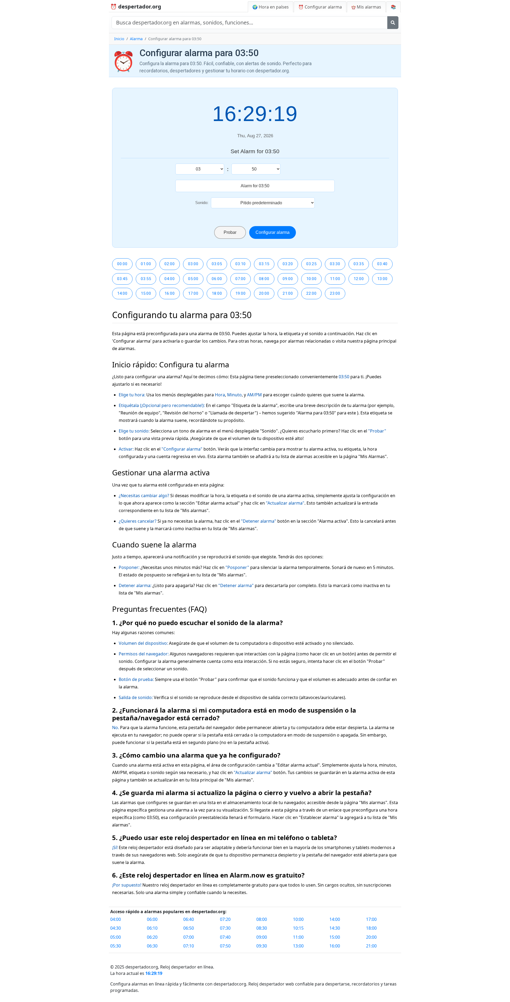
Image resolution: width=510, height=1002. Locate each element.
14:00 (122, 293)
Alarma (136, 38)
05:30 (115, 946)
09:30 (261, 946)
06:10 (152, 928)
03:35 (359, 263)
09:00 (288, 278)
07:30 (225, 928)
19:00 (240, 293)
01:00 (146, 263)
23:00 (335, 293)
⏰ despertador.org (135, 6)
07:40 (225, 937)
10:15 (298, 928)
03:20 (288, 263)
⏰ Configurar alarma (320, 7)
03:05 (217, 263)
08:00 (264, 278)
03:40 (382, 263)
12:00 (359, 278)
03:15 (264, 263)
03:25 (311, 263)
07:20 (225, 919)
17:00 (193, 293)
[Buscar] (392, 22)
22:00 (311, 293)
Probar (230, 232)
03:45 (122, 278)
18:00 (217, 293)
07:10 (188, 946)
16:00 (169, 293)
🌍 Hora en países (270, 7)
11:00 (335, 278)
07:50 (225, 946)
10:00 (311, 278)
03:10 (240, 263)
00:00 (122, 263)
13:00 (382, 278)
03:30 (335, 263)
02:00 (169, 263)
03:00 (193, 263)
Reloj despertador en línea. (187, 967)
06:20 (152, 937)
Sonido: (201, 202)
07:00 (240, 278)
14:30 (334, 928)
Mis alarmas (368, 7)
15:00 (146, 293)
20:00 (264, 293)
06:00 (217, 278)
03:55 (146, 278)
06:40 (188, 919)
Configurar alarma (273, 232)
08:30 (261, 928)
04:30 (115, 928)
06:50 (188, 928)
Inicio (119, 38)
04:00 (169, 278)
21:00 (288, 293)
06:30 (152, 946)
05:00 (193, 278)
